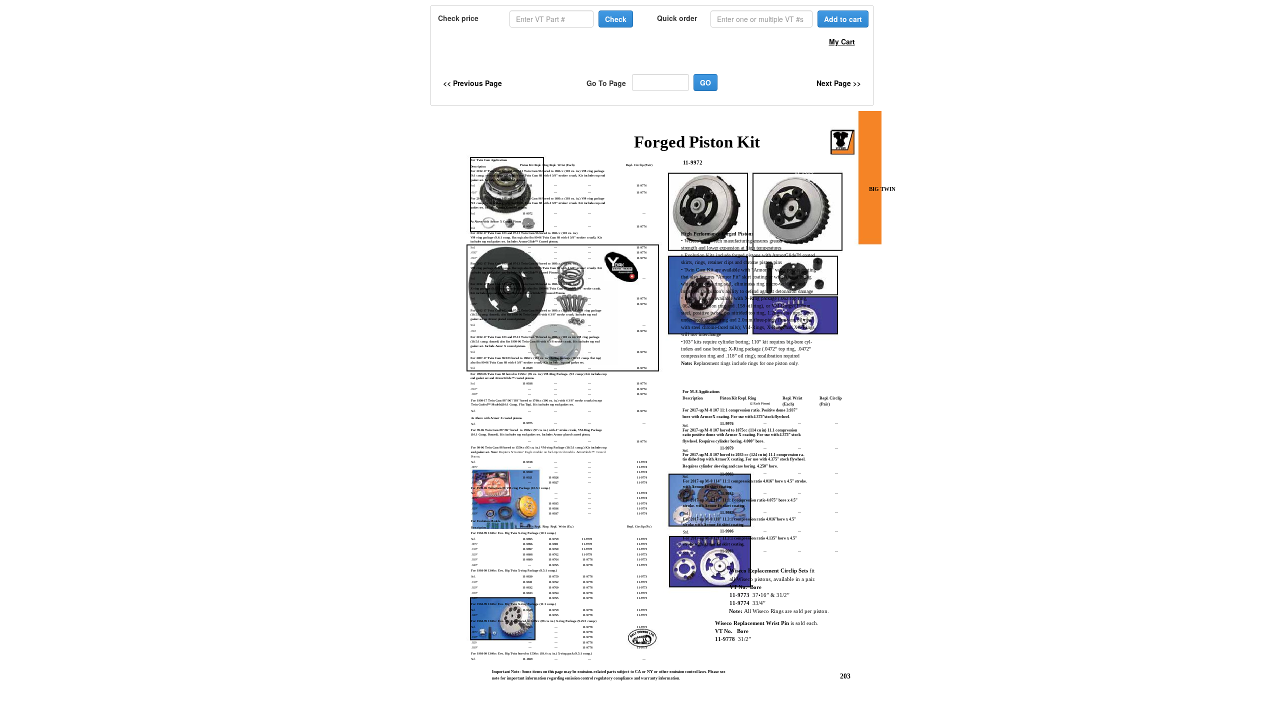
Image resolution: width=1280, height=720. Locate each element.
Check (615, 19)
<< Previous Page (472, 83)
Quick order (677, 18)
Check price (458, 18)
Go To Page (606, 83)
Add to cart (843, 19)
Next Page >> (838, 83)
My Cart (842, 41)
